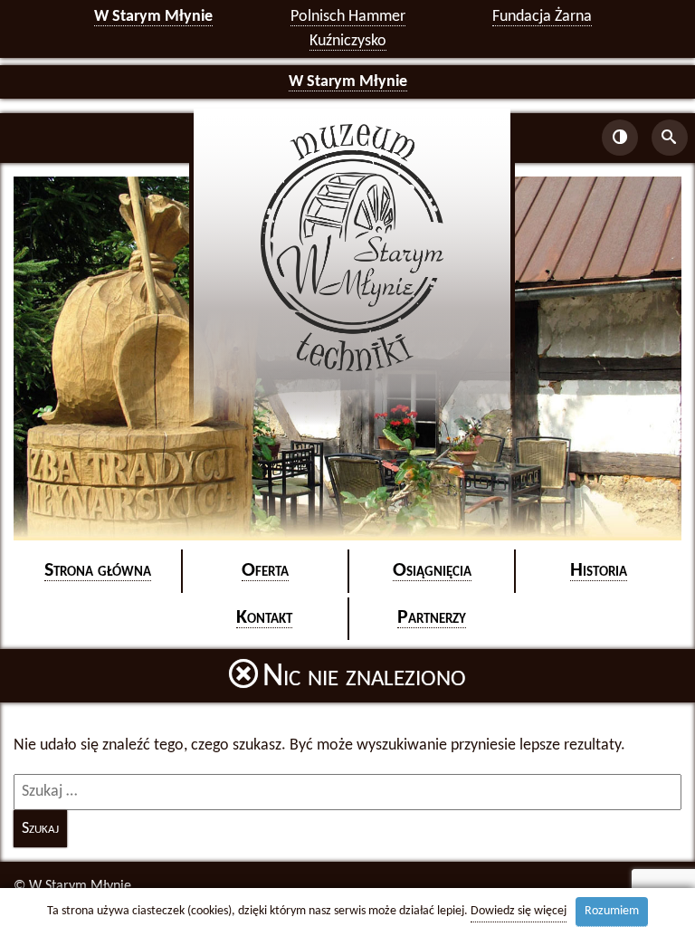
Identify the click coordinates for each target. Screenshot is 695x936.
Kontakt (264, 617)
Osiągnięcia (432, 570)
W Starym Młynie (153, 16)
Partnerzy (431, 617)
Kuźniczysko (347, 41)
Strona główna (97, 570)
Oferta (265, 570)
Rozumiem (612, 911)
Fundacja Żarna (542, 16)
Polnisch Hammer (347, 16)
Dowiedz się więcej (518, 911)
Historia (598, 570)
